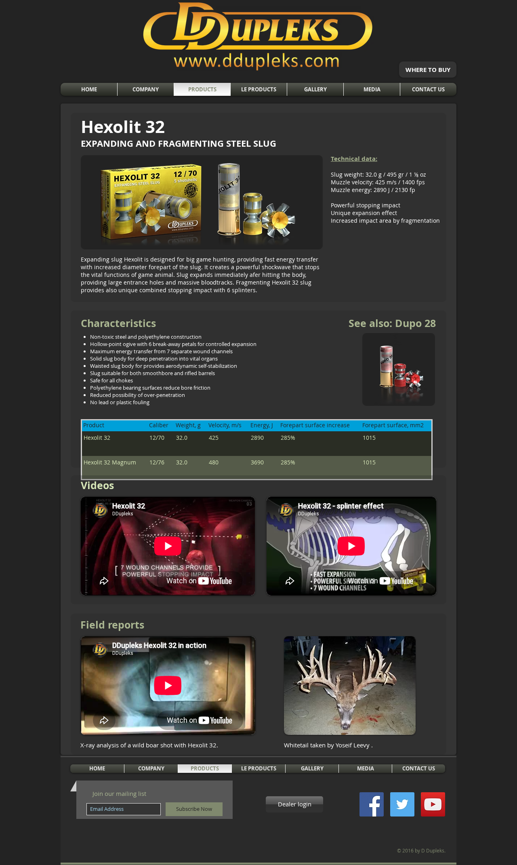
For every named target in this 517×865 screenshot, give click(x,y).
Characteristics (118, 323)
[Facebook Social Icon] (371, 804)
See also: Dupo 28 (392, 323)
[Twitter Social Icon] (402, 804)
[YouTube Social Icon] (433, 804)
